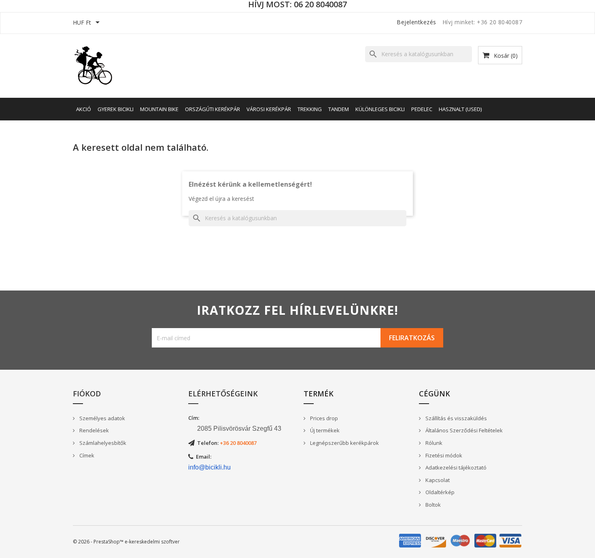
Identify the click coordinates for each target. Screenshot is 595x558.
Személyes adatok (101, 418)
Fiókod (87, 393)
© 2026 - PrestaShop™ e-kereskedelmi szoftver (126, 541)
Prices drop (323, 418)
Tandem (338, 109)
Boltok (432, 504)
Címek (86, 455)
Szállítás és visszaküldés (455, 418)
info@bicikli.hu (209, 467)
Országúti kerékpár (212, 109)
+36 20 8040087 (238, 442)
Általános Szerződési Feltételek (463, 430)
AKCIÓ (83, 109)
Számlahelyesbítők (102, 442)
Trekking (310, 109)
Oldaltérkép (439, 492)
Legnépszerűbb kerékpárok (344, 442)
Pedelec (421, 109)
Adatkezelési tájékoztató (455, 467)
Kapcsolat (437, 480)
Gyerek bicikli (116, 109)
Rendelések (93, 430)
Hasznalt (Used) (460, 109)
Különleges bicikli (380, 109)
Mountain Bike (159, 109)
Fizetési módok (443, 455)
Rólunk (433, 442)
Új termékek (324, 430)
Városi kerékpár (268, 109)
